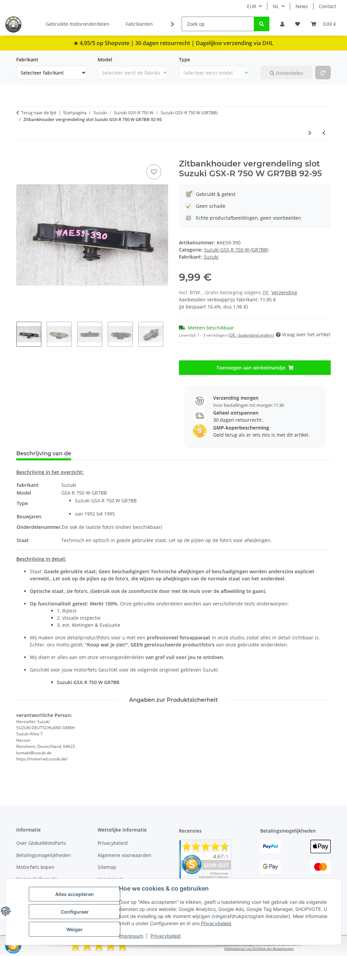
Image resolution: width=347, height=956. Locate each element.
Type (184, 59)
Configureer (75, 912)
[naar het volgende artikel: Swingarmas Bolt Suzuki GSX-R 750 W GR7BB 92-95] (310, 132)
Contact (327, 6)
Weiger (74, 929)
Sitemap (107, 867)
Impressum (131, 936)
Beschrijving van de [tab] (43, 453)
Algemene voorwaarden (124, 855)
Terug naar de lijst (39, 112)
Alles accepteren (74, 894)
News (301, 6)
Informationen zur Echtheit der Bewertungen (259, 949)
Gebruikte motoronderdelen (77, 24)
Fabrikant (27, 59)
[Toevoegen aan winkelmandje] (21, 155)
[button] (282, 24)
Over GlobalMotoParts (41, 843)
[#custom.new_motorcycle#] (323, 72)
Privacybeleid (216, 923)
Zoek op (269, 59)
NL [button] (276, 6)
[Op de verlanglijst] (153, 171)
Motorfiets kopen (35, 867)
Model (105, 59)
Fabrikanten (139, 24)
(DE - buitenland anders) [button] (251, 335)
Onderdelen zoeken (288, 74)
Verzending (284, 292)
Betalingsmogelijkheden (43, 855)
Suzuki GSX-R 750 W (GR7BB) (236, 249)
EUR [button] (251, 6)
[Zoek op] (261, 24)
